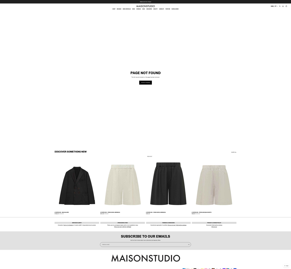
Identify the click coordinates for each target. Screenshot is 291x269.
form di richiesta (68, 225)
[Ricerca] (279, 6)
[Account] (283, 6)
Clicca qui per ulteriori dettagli (122, 227)
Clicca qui (214, 227)
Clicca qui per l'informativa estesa (177, 225)
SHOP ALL (233, 152)
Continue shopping (145, 82)
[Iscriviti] (188, 244)
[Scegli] (97, 208)
